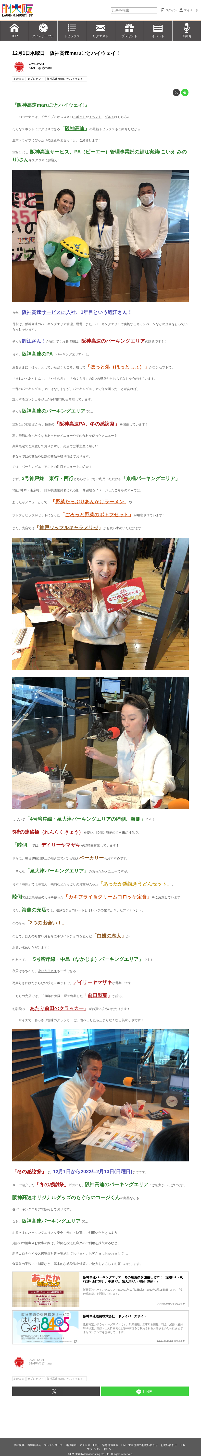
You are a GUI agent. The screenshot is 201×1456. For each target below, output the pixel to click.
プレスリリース (53, 1445)
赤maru (47, 68)
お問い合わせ (169, 1445)
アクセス (84, 1445)
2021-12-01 (36, 64)
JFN (182, 1445)
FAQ (96, 1445)
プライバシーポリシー (100, 1449)
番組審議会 (34, 1445)
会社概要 (19, 1445)
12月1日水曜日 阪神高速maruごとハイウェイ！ (66, 53)
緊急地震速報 (110, 1445)
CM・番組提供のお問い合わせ (139, 1445)
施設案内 (71, 1445)
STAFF (33, 68)
